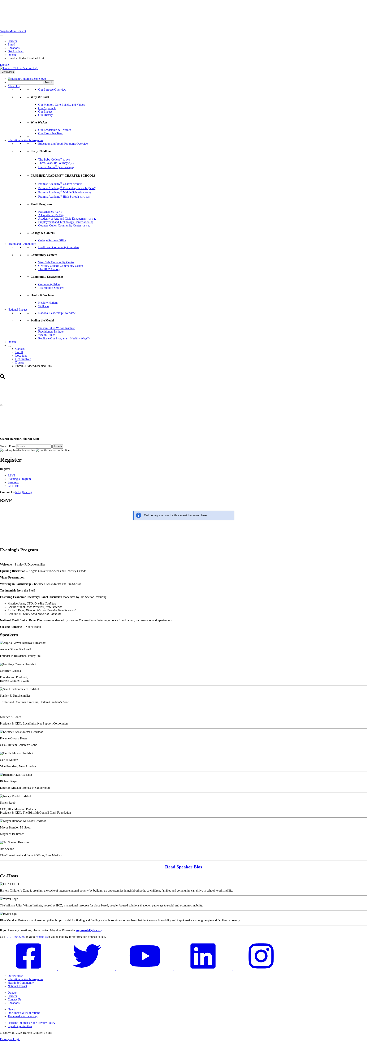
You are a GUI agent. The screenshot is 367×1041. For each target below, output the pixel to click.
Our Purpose (15, 975)
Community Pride (49, 284)
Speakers (13, 482)
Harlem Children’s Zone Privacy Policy (31, 1022)
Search (58, 446)
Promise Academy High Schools (63, 196)
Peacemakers (50, 211)
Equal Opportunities (20, 1026)
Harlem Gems (56, 167)
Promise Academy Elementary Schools (67, 188)
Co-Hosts (13, 485)
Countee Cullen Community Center (64, 225)
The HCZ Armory (49, 269)
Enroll (11, 44)
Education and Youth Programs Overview (63, 143)
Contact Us (14, 999)
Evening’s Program (20, 478)
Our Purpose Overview (52, 89)
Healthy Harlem (48, 302)
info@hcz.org (23, 492)
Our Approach (47, 108)
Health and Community (22, 243)
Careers (12, 41)
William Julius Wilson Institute (56, 328)
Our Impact (45, 111)
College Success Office (52, 240)
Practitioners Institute (50, 331)
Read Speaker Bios (183, 866)
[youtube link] (145, 969)
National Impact (17, 309)
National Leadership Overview (57, 313)
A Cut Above (50, 215)
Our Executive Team (50, 133)
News (11, 1009)
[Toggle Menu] (1, 35)
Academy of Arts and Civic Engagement (67, 218)
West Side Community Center (56, 262)
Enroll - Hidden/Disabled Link (26, 58)
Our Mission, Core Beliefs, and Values (61, 104)
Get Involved (16, 51)
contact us (42, 936)
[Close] (1, 373)
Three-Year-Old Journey (56, 163)
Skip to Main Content (13, 31)
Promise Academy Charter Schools (60, 183)
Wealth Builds (46, 335)
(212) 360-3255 (15, 936)
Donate (12, 54)
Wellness (43, 306)
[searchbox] (25, 82)
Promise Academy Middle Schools (64, 192)
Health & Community (21, 982)
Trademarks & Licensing (22, 1016)
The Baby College (54, 159)
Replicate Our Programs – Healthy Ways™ (64, 338)
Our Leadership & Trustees (54, 129)
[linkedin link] (203, 969)
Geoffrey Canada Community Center (60, 265)
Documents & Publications (24, 1012)
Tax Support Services (51, 287)
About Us (13, 86)
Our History (45, 115)
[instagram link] (261, 969)
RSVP (11, 475)
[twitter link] (87, 969)
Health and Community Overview (58, 247)
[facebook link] (29, 969)
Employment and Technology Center (65, 222)
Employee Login (10, 1039)
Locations (13, 47)
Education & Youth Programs (25, 140)
